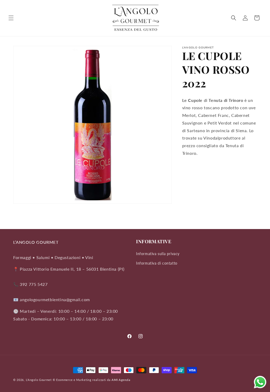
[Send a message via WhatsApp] (260, 382)
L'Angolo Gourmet (39, 379)
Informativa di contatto (156, 263)
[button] (11, 18)
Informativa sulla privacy (158, 253)
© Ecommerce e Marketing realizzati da (92, 379)
